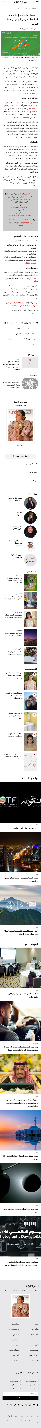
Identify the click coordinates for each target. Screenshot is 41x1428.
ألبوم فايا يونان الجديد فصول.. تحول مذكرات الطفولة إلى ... (13, 616)
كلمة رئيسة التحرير (22, 456)
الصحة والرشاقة (14, 1381)
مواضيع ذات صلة (30, 779)
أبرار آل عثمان (18, 514)
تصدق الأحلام (33, 472)
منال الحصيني (18, 557)
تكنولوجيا (19, 630)
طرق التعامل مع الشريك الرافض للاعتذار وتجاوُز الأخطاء (13, 598)
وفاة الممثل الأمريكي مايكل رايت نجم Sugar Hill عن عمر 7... (13, 653)
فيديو (36, 1324)
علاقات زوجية (18, 594)
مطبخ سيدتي (34, 1329)
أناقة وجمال (33, 1389)
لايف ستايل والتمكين (31, 1381)
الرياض (36, 149)
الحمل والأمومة (14, 1389)
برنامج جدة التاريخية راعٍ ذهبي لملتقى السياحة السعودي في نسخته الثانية (22, 304)
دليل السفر (34, 1361)
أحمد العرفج (19, 545)
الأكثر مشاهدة (31, 669)
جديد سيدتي (32, 571)
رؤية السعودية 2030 (29, 338)
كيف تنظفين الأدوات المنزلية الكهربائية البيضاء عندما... (14, 716)
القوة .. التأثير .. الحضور (31, 464)
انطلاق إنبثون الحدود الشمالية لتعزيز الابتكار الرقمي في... (13, 634)
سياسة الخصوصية (24, 1416)
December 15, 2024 (25, 224)
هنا (35, 298)
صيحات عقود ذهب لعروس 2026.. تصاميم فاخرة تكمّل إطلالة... (13, 756)
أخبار (28, 328)
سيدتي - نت (34, 28)
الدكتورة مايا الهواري (16, 529)
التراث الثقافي (33, 278)
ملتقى (34, 344)
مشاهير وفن (33, 1385)
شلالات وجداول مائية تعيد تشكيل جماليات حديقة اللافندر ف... (14, 580)
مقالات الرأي (32, 494)
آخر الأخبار (16, 1361)
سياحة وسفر (19, 575)
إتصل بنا (10, 1416)
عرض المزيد (20, 1271)
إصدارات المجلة (21, 402)
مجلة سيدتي (15, 1324)
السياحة (19, 328)
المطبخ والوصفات (13, 1385)
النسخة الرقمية (20, 445)
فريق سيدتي (15, 1345)
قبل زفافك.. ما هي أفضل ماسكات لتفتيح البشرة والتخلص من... (14, 675)
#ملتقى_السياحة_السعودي (19, 199)
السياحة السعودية (30, 333)
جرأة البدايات (33, 481)
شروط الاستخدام (34, 1416)
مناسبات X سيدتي (14, 1329)
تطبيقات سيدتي (14, 1350)
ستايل (36, 1340)
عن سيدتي (16, 1334)
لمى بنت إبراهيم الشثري (15, 500)
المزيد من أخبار (31, 944)
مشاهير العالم (18, 649)
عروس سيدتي (34, 1350)
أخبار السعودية (13, 338)
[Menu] (37, 2)
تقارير (36, 1345)
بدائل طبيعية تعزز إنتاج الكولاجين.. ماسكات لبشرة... (15, 736)
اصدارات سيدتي (33, 1355)
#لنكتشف (27, 194)
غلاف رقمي (15, 1355)
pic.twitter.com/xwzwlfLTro (20, 215)
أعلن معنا (16, 1416)
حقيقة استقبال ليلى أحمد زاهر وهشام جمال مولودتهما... (14, 696)
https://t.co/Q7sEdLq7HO (20, 207)
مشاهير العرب (18, 612)
